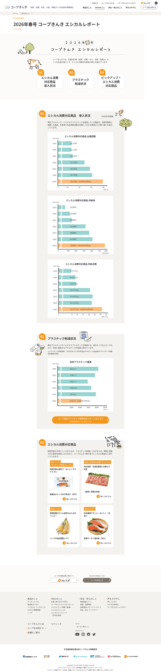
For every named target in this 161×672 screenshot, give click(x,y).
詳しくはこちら (71, 499)
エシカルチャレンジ (58, 610)
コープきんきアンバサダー (127, 3)
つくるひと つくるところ (37, 607)
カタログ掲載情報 (34, 610)
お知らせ (95, 3)
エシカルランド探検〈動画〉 (61, 607)
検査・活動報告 (85, 604)
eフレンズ (57, 624)
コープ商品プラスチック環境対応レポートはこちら (80, 420)
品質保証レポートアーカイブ (90, 607)
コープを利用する (97, 580)
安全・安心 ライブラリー (89, 610)
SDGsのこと (100, 7)
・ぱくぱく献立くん (82, 627)
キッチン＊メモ (33, 602)
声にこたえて (112, 602)
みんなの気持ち (113, 604)
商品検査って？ (85, 602)
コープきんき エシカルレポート (62, 604)
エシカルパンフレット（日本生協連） (59, 613)
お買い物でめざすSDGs (59, 602)
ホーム (15, 13)
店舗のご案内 (34, 632)
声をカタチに (131, 7)
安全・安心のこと (115, 7)
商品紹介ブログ (33, 604)
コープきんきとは (108, 3)
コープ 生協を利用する (149, 7)
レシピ (30, 612)
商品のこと (87, 7)
